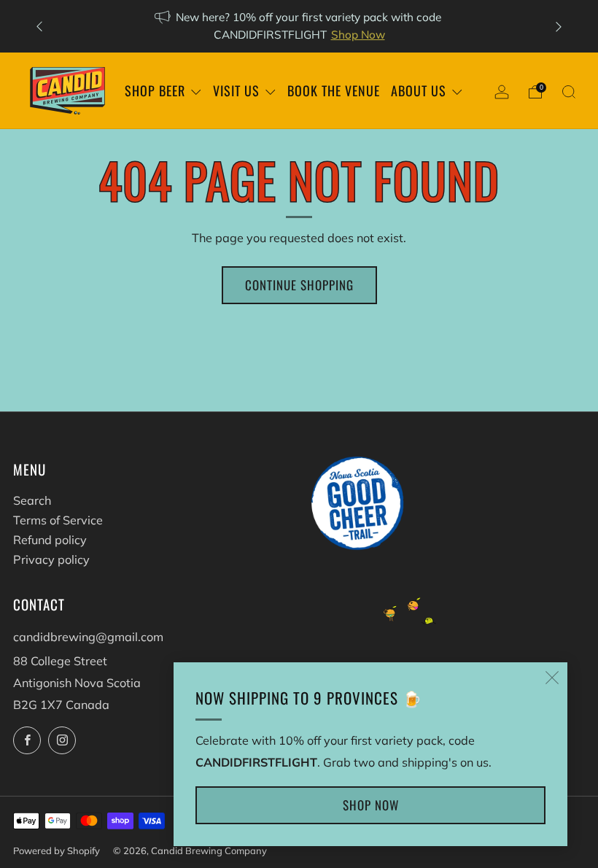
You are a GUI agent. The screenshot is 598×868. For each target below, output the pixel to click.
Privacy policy (51, 559)
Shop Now (358, 35)
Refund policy (50, 539)
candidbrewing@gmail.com (88, 636)
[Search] (569, 92)
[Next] (558, 26)
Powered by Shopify (56, 850)
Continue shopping (299, 285)
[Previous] (39, 26)
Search (32, 500)
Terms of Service (58, 520)
